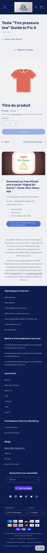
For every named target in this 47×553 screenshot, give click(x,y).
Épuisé (23, 132)
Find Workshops (11, 427)
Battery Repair (11, 330)
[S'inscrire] (37, 479)
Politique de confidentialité (15, 542)
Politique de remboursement (27, 538)
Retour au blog (25, 50)
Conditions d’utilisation (35, 542)
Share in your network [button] (13, 39)
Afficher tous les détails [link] (32, 142)
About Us (8, 391)
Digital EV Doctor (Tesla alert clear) (22, 533)
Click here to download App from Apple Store (22, 224)
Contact (8, 401)
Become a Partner (12, 385)
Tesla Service (10, 297)
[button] (4, 7)
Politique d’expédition (11, 546)
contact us (15, 273)
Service (7, 459)
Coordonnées (26, 546)
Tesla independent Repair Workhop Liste (21, 319)
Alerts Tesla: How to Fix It (15, 448)
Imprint (7, 412)
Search (7, 380)
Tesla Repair (10, 303)
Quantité (5, 118)
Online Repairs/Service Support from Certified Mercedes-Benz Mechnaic (23, 346)
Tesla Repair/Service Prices (16, 308)
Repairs (8, 453)
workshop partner (34, 273)
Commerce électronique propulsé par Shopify (26, 536)
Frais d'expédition (17, 114)
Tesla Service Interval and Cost (17, 313)
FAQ (6, 396)
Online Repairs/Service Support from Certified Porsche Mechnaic (23, 355)
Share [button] (7, 142)
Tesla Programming (12, 324)
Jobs (7, 407)
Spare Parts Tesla (12, 464)
